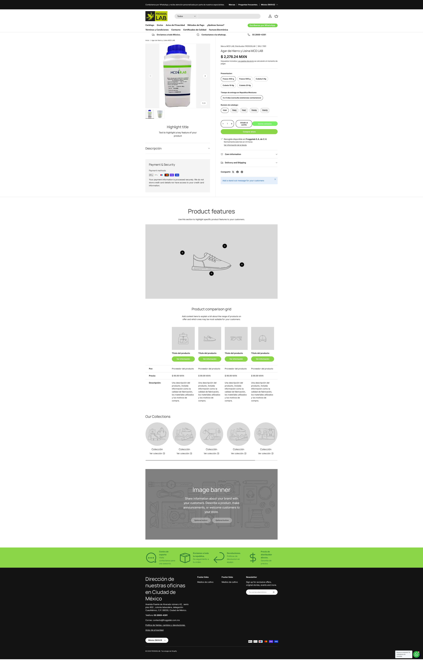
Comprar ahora (249, 132)
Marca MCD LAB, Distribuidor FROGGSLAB (238, 46)
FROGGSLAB (155, 651)
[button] (276, 16)
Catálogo (149, 25)
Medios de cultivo (205, 582)
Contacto (176, 29)
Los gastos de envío (246, 61)
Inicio (147, 40)
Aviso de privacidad (154, 630)
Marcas (232, 5)
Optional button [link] (201, 520)
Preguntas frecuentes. (248, 5)
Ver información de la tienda (235, 145)
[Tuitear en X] (233, 172)
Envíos (160, 25)
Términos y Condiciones (157, 29)
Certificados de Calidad (194, 29)
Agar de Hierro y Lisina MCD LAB (163, 40)
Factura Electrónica (218, 29)
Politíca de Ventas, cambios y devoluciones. (165, 625)
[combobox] (218, 16)
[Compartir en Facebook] (237, 172)
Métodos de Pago (195, 25)
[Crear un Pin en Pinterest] (242, 172)
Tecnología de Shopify (169, 651)
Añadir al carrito (244, 124)
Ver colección (156, 453)
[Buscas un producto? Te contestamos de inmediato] (416, 654)
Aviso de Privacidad (175, 25)
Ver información (183, 359)
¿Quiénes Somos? (215, 25)
